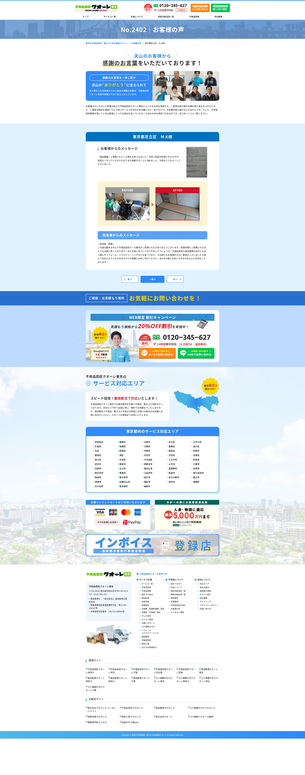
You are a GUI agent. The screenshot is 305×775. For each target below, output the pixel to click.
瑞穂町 (196, 481)
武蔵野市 (173, 468)
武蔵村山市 (124, 481)
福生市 (147, 481)
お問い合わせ (205, 608)
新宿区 (122, 450)
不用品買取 (194, 16)
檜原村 (147, 486)
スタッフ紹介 (205, 594)
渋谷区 (172, 455)
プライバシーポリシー (209, 605)
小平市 (172, 464)
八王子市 (173, 459)
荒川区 (98, 459)
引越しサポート (148, 623)
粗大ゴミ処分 (147, 594)
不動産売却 (146, 640)
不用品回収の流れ (178, 605)
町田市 (196, 459)
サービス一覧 (110, 16)
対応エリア (204, 583)
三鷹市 (196, 464)
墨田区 (98, 455)
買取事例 (174, 598)
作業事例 (174, 601)
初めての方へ (176, 583)
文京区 (147, 455)
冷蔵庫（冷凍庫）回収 (151, 612)
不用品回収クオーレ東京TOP (154, 573)
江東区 (147, 446)
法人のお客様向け (149, 647)
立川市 (122, 468)
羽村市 (172, 481)
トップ (86, 16)
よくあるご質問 (177, 612)
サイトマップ (205, 601)
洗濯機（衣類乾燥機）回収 (153, 608)
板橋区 (122, 446)
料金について (137, 16)
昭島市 (172, 472)
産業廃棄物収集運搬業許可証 (103, 604)
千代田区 (148, 459)
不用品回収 (146, 587)
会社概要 (218, 16)
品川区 (196, 446)
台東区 (196, 455)
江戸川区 (197, 441)
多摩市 (196, 468)
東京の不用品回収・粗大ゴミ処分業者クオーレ (149, 735)
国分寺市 (99, 472)
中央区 (122, 459)
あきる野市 (174, 477)
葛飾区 (172, 446)
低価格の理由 (205, 591)
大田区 (147, 441)
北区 (97, 450)
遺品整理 (145, 636)
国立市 (196, 477)
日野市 (98, 468)
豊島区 (172, 450)
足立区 (172, 441)
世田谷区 (99, 441)
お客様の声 (175, 608)
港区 (121, 455)
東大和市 (123, 477)
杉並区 (98, 446)
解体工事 (145, 643)
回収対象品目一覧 (166, 16)
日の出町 (99, 486)
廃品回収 (145, 598)
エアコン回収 (147, 619)
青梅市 (122, 472)
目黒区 (196, 450)
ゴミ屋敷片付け (148, 626)
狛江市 (147, 477)
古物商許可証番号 (98, 611)
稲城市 (98, 477)
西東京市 (148, 464)
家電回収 (145, 605)
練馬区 (122, 441)
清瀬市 (98, 481)
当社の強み (204, 587)
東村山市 (148, 468)
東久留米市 (198, 472)
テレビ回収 (146, 616)
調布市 (122, 464)
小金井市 (148, 472)
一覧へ (152, 279)
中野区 (147, 450)
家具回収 (145, 601)
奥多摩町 (123, 486)
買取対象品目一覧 (178, 594)
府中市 (98, 464)
